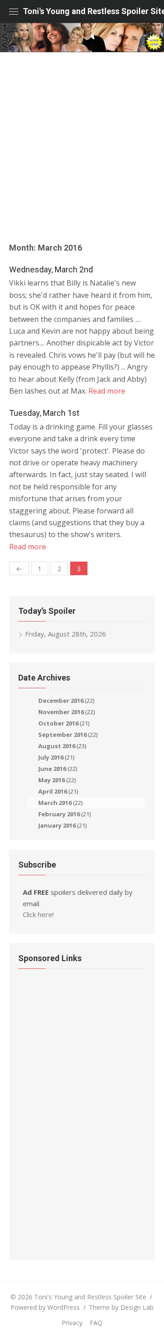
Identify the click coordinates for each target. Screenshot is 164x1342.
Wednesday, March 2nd (51, 269)
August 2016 (56, 746)
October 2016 (58, 723)
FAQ (96, 1322)
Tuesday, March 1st (44, 413)
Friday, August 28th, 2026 (65, 633)
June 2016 (52, 769)
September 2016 (62, 734)
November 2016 (61, 712)
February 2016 (59, 814)
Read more (106, 391)
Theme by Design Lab (121, 1307)
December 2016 (60, 700)
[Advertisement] (82, 152)
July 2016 (50, 757)
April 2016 (52, 791)
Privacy (72, 1322)
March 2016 (55, 803)
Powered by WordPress (45, 1307)
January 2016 (57, 825)
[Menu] (14, 11)
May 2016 (51, 780)
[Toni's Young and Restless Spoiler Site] (82, 37)
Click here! (38, 914)
